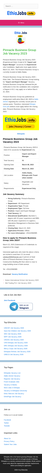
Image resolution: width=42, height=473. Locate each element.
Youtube (7, 426)
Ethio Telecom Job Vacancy (14, 394)
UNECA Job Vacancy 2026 (13, 354)
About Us (7, 438)
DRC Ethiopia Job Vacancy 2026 (16, 346)
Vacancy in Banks (10, 385)
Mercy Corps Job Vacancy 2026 (15, 349)
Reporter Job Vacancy (12, 379)
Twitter (6, 423)
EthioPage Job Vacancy (12, 397)
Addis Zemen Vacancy (12, 376)
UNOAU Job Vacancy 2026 (14, 340)
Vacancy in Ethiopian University (15, 391)
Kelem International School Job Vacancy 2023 (22, 280)
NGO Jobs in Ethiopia (12, 388)
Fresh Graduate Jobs (11, 382)
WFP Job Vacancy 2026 (12, 337)
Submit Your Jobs (10, 444)
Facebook (7, 420)
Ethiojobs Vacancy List (12, 373)
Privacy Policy (9, 441)
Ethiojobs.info (8, 457)
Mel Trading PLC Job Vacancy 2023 (18, 283)
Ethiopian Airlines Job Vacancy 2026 (17, 352)
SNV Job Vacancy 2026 (12, 334)
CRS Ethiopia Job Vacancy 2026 (16, 343)
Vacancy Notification (20, 274)
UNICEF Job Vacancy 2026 (14, 328)
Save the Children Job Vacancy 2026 (17, 331)
